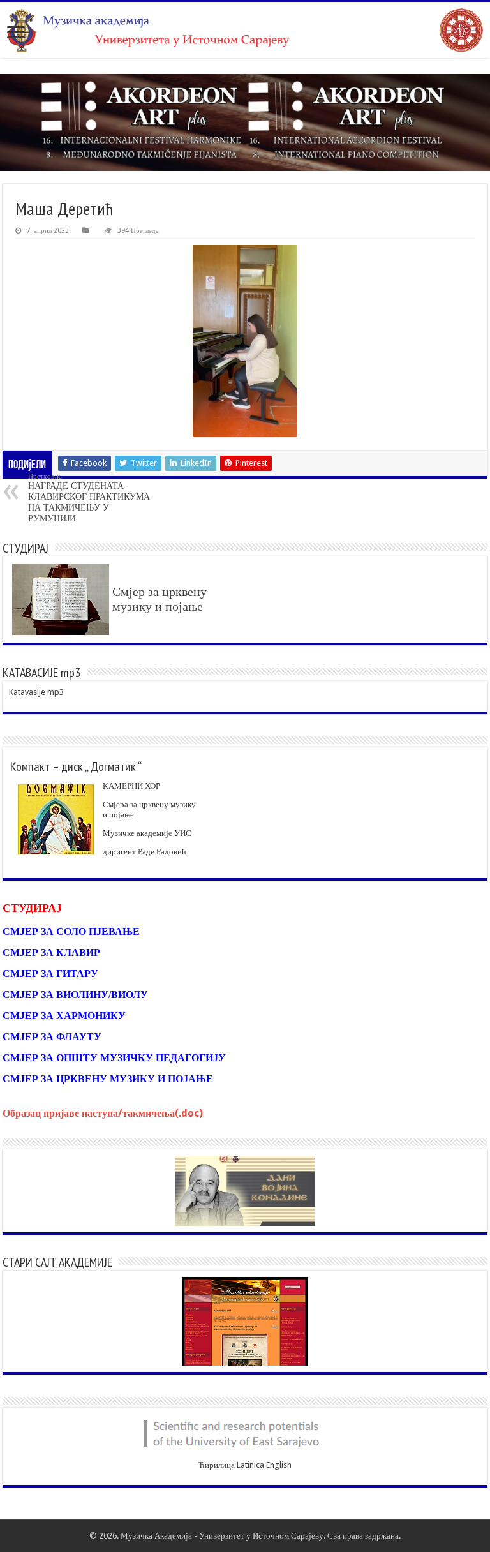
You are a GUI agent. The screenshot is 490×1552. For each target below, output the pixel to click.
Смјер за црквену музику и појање (159, 599)
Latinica (250, 1465)
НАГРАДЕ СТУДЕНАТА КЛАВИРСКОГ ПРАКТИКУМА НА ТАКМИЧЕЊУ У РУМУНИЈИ (89, 497)
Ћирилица (216, 1465)
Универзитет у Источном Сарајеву (261, 1536)
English (279, 1465)
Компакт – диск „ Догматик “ (76, 766)
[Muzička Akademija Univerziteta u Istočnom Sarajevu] (245, 30)
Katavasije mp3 (36, 692)
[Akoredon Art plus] (245, 122)
